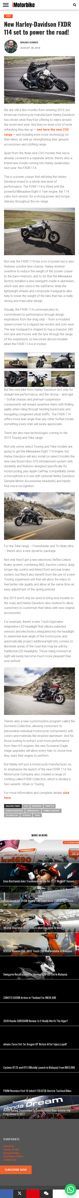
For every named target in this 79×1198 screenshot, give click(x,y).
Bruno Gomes (29, 42)
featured (36, 806)
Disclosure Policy (13, 1156)
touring (26, 815)
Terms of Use (11, 1149)
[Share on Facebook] (6, 1194)
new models (33, 811)
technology (12, 815)
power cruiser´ (52, 811)
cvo (26, 806)
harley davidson (14, 811)
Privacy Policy (11, 1153)
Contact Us (9, 1159)
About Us (8, 1146)
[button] (70, 1189)
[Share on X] (19, 1194)
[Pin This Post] (33, 1194)
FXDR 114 (50, 806)
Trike (37, 815)
